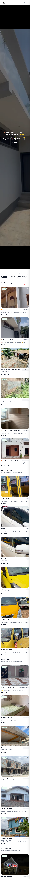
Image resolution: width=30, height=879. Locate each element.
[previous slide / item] (1, 137)
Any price (4, 276)
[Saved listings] (25, 3)
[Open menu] (27, 2)
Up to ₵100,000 (12, 276)
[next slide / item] (29, 137)
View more (26, 284)
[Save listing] (27, 289)
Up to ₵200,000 (21, 276)
